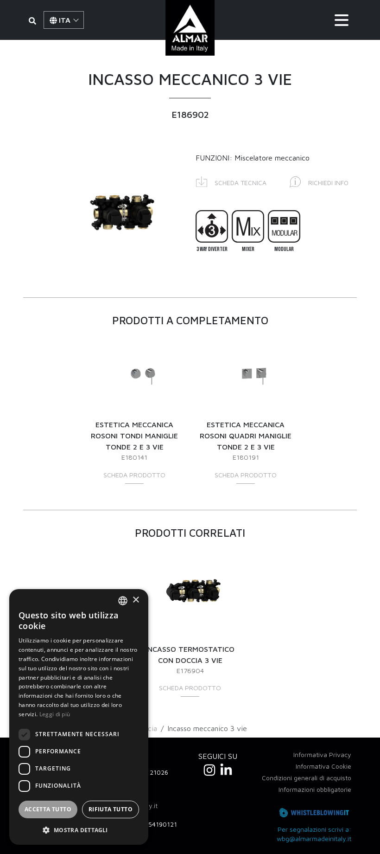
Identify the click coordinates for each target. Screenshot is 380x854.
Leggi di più (54, 714)
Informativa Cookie (323, 766)
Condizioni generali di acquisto (306, 778)
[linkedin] (226, 770)
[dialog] (78, 717)
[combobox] (122, 600)
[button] (231, 181)
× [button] (135, 600)
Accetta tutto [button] (48, 809)
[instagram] (209, 770)
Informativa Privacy (322, 754)
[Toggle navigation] (341, 20)
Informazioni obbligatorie (315, 789)
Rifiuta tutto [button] (111, 809)
